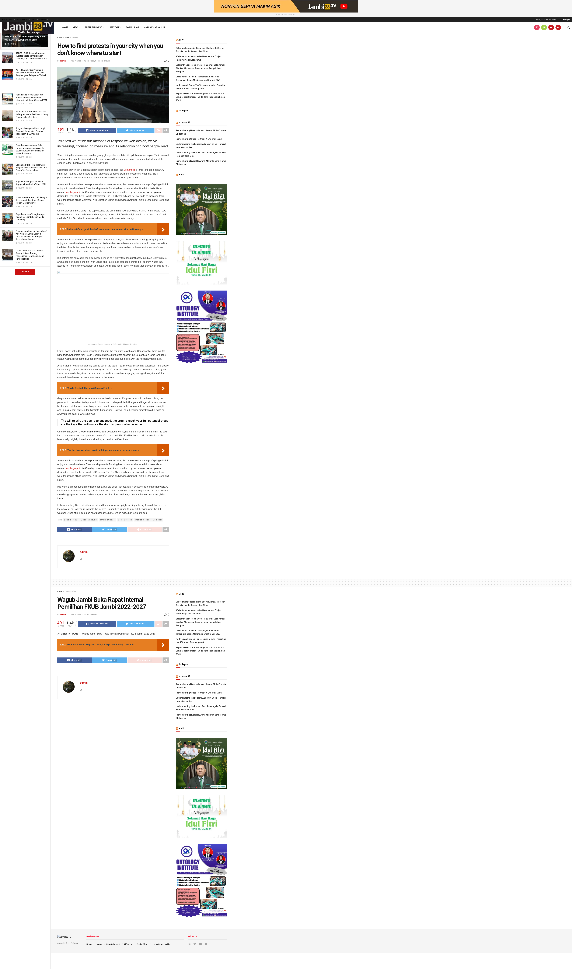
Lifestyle (42, 19)
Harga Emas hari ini (154, 27)
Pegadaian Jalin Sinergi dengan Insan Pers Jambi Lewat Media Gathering (30, 217)
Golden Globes (125, 520)
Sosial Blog (132, 27)
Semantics (129, 170)
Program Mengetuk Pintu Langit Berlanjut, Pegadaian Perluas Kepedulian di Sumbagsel (31, 131)
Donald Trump (70, 520)
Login (567, 19)
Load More (25, 272)
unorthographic (73, 192)
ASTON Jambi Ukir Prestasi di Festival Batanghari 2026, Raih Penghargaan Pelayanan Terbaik (31, 73)
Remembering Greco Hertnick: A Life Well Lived (199, 139)
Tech (34, 19)
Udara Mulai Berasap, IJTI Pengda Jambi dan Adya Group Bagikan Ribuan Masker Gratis (31, 200)
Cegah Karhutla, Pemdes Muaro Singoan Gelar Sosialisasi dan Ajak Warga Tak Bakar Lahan (32, 167)
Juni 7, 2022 (76, 61)
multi (181, 174)
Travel (107, 61)
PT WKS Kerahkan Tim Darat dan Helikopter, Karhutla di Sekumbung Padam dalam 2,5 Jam (32, 114)
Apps (86, 61)
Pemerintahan (70, 591)
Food (92, 61)
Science (75, 38)
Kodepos (183, 110)
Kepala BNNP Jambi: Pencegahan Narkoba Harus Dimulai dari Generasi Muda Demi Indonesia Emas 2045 (200, 97)
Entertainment (23, 19)
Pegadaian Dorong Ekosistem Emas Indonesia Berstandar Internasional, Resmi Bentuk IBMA (31, 97)
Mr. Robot (157, 520)
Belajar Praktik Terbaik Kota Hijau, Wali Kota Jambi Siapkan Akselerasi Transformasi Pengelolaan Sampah (200, 68)
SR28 (181, 40)
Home (4, 19)
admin (63, 61)
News (11, 19)
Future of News (107, 520)
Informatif (184, 122)
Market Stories (142, 520)
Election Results (89, 520)
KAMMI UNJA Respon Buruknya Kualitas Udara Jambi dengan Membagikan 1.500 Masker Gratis (31, 56)
